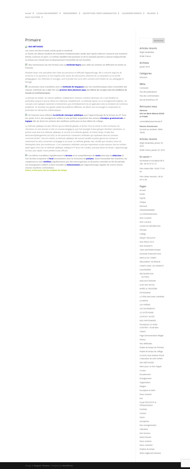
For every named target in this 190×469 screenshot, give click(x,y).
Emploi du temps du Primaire (152, 347)
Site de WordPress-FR (149, 100)
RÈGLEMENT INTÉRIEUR (150, 262)
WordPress (68, 465)
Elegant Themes (42, 465)
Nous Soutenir (146, 394)
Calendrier (144, 429)
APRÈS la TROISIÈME (148, 288)
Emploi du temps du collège (151, 351)
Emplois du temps (147, 449)
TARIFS (143, 331)
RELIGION (151, 13)
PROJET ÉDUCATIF (147, 238)
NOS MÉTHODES (147, 362)
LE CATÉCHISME (146, 312)
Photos (143, 339)
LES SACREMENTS (147, 308)
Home (142, 417)
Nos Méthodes (146, 343)
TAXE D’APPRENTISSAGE (150, 250)
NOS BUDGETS (146, 246)
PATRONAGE (145, 292)
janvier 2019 (145, 66)
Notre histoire (145, 437)
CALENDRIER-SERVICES (132, 13)
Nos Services (145, 433)
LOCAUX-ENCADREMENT (47, 13)
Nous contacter (146, 445)
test (141, 398)
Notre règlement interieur (150, 453)
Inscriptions (144, 421)
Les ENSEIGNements (148, 214)
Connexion (144, 88)
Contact (143, 413)
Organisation (145, 382)
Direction (143, 77)
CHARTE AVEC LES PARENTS (152, 266)
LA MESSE (144, 300)
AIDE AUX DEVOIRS (148, 281)
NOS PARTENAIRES (148, 320)
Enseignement (145, 378)
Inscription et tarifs (147, 390)
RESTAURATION (146, 273)
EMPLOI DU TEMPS (148, 258)
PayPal (142, 198)
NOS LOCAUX (145, 222)
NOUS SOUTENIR (32, 17)
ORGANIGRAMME (147, 210)
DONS (142, 194)
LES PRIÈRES (145, 304)
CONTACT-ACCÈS (147, 316)
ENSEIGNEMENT (70, 13)
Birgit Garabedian (147, 52)
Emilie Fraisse (145, 56)
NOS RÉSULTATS (147, 242)
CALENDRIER (145, 269)
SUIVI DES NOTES (147, 285)
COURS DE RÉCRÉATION (150, 226)
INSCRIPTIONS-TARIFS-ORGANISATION (99, 13)
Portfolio (143, 409)
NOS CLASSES (145, 218)
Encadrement (145, 374)
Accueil (28, 13)
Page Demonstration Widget (152, 335)
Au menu (145, 277)
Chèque (143, 202)
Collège (143, 234)
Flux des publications (148, 92)
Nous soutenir (145, 441)
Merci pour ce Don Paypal (150, 366)
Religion (143, 386)
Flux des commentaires (149, 96)
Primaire (143, 230)
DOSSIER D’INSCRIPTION (150, 254)
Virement (143, 206)
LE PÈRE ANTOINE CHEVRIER (152, 296)
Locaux (143, 370)
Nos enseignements (148, 425)
